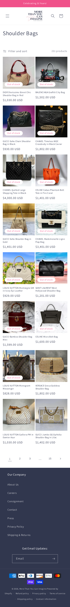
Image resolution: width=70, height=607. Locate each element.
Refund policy (22, 593)
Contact (12, 509)
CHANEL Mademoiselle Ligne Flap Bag (50, 240)
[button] (7, 16)
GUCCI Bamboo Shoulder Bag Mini (17, 338)
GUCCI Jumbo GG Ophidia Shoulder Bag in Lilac (48, 436)
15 (50, 458)
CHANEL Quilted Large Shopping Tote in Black (14, 191)
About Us (13, 484)
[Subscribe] (53, 558)
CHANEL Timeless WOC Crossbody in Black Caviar (48, 143)
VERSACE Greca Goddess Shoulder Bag (47, 387)
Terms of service (57, 593)
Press (10, 518)
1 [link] (10, 459)
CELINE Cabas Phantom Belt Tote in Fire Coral (49, 191)
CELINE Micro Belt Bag (46, 336)
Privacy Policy (15, 526)
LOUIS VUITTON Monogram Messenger (16, 387)
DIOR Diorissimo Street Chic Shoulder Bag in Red (17, 94)
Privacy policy (39, 593)
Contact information (46, 599)
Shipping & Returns (19, 535)
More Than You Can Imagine (33, 588)
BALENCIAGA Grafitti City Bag (50, 92)
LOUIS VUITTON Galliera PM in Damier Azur (18, 436)
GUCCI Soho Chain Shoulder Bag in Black (17, 143)
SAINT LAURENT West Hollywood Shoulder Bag (47, 289)
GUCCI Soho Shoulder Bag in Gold (17, 240)
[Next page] (60, 459)
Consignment (15, 501)
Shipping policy (25, 599)
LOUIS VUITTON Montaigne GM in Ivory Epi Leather (18, 289)
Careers (12, 493)
